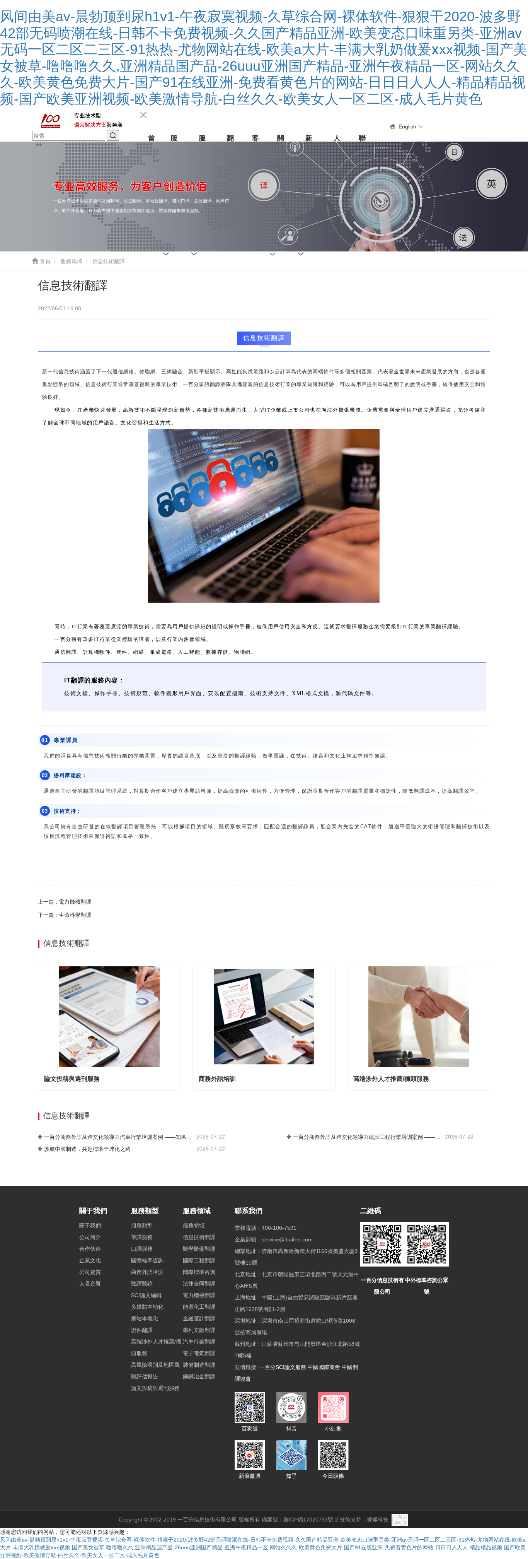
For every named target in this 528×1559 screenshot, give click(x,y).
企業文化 (90, 1260)
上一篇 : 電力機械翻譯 (64, 902)
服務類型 (145, 1211)
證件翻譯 (142, 1330)
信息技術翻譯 (199, 1237)
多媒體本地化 (147, 1307)
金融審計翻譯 (199, 1318)
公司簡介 (90, 1237)
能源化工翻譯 (199, 1307)
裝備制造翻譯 (199, 1365)
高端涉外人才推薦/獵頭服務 (391, 1078)
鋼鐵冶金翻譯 (199, 1376)
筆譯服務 (142, 1237)
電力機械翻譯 (199, 1295)
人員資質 (90, 1283)
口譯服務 (142, 1249)
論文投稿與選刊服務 (72, 1078)
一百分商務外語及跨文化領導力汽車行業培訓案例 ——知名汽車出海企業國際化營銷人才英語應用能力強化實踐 (119, 1137)
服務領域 (71, 261)
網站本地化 (144, 1318)
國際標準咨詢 (147, 1260)
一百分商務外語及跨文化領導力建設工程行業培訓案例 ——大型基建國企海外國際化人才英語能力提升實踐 (368, 1137)
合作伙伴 (90, 1249)
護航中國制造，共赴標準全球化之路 (87, 1149)
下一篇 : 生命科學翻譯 (64, 915)
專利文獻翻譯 (199, 1330)
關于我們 (93, 1211)
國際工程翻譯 (199, 1260)
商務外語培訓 (217, 1078)
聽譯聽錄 (142, 1283)
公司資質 (90, 1272)
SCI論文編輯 (146, 1295)
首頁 (44, 261)
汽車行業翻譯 (199, 1341)
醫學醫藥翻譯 (199, 1249)
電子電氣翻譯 (199, 1353)
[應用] (113, 135)
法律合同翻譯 (199, 1283)
